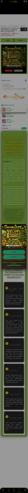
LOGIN (14, 251)
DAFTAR (14, 256)
